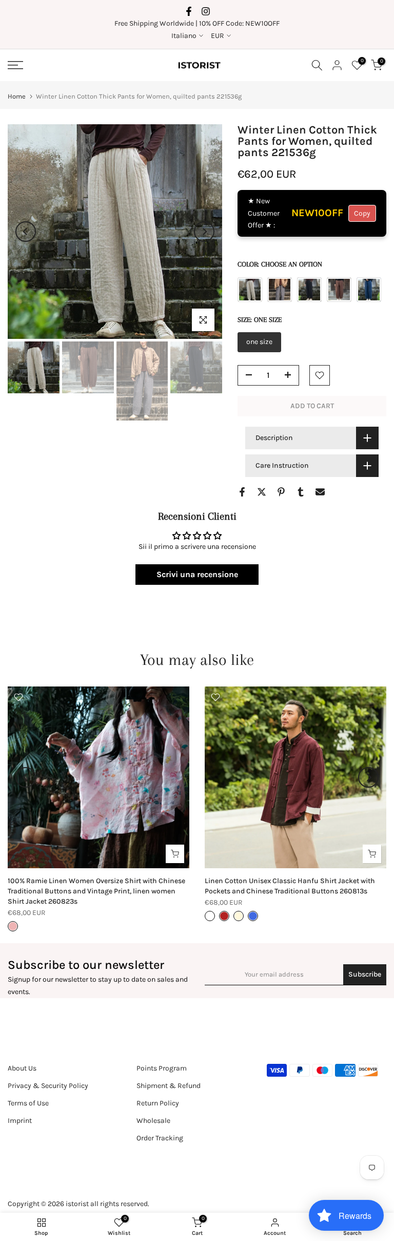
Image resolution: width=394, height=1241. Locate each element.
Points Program (161, 1068)
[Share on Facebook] (242, 492)
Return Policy (157, 1103)
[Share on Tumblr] (300, 492)
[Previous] (25, 231)
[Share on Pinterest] (281, 492)
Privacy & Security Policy (48, 1085)
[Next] (204, 231)
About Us (22, 1068)
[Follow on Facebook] (188, 11)
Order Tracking (159, 1138)
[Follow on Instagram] (205, 11)
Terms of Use (28, 1103)
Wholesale (153, 1120)
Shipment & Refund (168, 1085)
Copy (362, 213)
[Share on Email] (320, 492)
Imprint (20, 1120)
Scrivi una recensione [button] (197, 574)
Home (17, 96)
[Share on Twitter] (261, 492)
